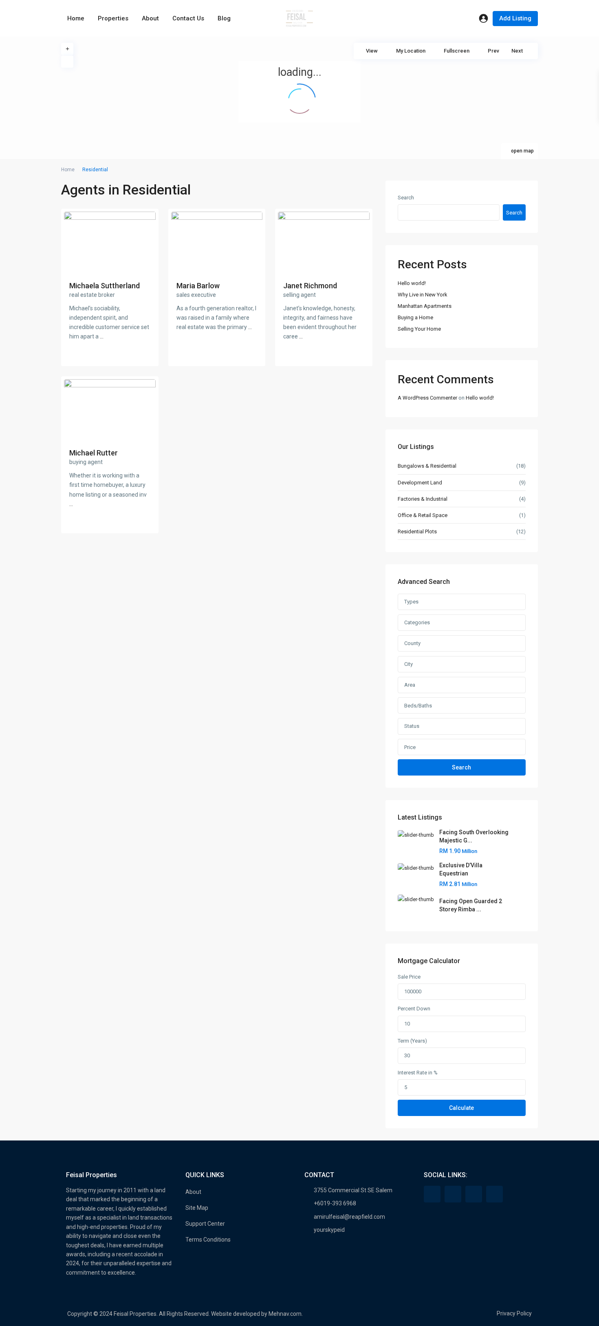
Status (411, 726)
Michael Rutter (93, 453)
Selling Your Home (419, 329)
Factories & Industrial (422, 499)
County (412, 643)
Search (406, 197)
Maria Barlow (198, 285)
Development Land (420, 483)
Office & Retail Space (422, 515)
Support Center (205, 1223)
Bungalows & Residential (427, 466)
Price (410, 747)
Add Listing (515, 18)
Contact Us (188, 18)
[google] (473, 1194)
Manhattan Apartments (424, 306)
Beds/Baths (418, 706)
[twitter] (453, 1194)
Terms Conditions (208, 1239)
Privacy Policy (514, 1313)
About (150, 18)
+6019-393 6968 (335, 1203)
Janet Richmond (310, 285)
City (408, 664)
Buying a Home (415, 317)
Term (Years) (412, 1041)
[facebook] (432, 1194)
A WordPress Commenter (427, 398)
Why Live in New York (422, 295)
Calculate (461, 1108)
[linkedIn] (494, 1194)
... (102, 336)
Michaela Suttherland (104, 285)
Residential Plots (417, 531)
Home (75, 18)
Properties (113, 18)
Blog (224, 18)
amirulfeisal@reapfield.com (349, 1216)
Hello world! (412, 283)
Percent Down (414, 1009)
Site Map (196, 1207)
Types (411, 602)
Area (409, 685)
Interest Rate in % (418, 1073)
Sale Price (409, 977)
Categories (417, 622)
